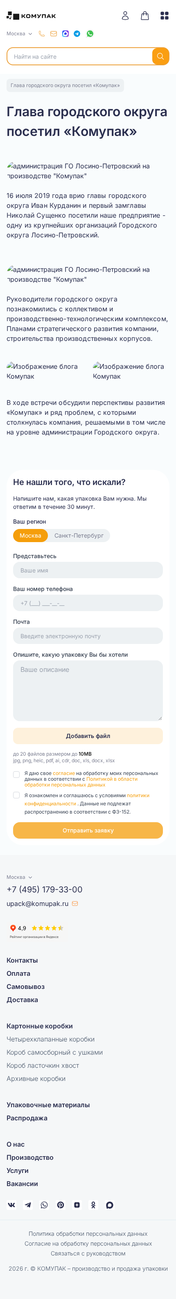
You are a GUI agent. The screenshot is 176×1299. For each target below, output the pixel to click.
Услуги (18, 1170)
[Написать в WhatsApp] (90, 34)
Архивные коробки (36, 1078)
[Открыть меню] (161, 16)
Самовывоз (26, 986)
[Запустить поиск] (160, 56)
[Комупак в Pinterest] (60, 1205)
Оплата (18, 973)
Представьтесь (34, 555)
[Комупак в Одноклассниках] (93, 1205)
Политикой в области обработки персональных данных (81, 782)
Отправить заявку (88, 830)
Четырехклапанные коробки (51, 1039)
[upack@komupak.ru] (53, 33)
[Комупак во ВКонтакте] (11, 1205)
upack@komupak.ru (37, 903)
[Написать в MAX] (65, 33)
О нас (16, 1144)
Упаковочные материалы (48, 1105)
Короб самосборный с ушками (55, 1052)
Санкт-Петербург (79, 535)
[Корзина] (145, 16)
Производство (30, 1157)
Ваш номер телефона (43, 588)
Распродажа (27, 1118)
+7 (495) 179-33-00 (45, 889)
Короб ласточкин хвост (43, 1065)
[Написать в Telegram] (77, 33)
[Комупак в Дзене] (77, 1205)
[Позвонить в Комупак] (41, 33)
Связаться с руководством (88, 1253)
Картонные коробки (40, 1026)
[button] (88, 830)
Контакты (22, 960)
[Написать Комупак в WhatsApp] (44, 1205)
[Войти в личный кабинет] (128, 15)
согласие (64, 773)
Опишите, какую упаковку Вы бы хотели (70, 654)
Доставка (22, 1000)
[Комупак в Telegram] (28, 1205)
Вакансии (22, 1183)
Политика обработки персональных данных (88, 1233)
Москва (30, 535)
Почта (21, 621)
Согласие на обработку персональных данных (88, 1243)
